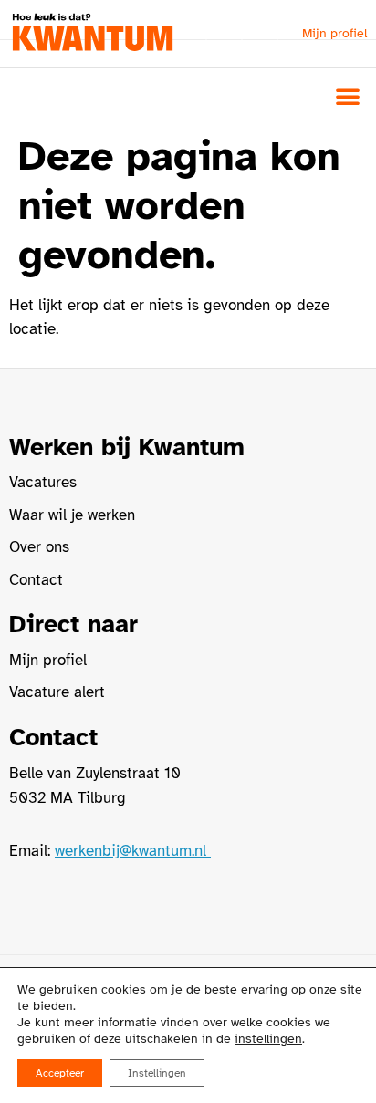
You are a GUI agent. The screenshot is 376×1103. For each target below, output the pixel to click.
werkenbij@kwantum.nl (133, 850)
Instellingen (157, 1073)
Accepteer (60, 1073)
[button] (348, 96)
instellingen (268, 1038)
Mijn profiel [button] (334, 33)
